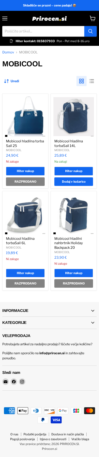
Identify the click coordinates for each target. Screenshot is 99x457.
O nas (14, 434)
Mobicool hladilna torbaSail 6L (20, 241)
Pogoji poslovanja (22, 439)
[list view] (92, 81)
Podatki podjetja (34, 434)
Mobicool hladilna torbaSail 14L (68, 143)
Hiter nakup (25, 171)
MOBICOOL (13, 150)
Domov (8, 52)
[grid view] (81, 81)
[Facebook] (14, 381)
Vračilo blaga (80, 439)
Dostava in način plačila (67, 434)
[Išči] (90, 31)
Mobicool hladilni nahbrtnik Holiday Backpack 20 (68, 243)
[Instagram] (22, 381)
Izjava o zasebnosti (53, 439)
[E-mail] (5, 381)
